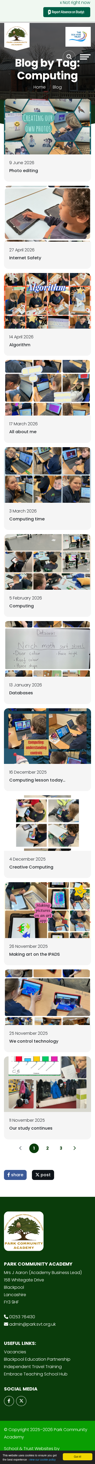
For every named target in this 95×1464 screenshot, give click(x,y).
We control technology (33, 1041)
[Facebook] (9, 1401)
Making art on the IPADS (34, 954)
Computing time (27, 519)
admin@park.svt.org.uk (32, 1324)
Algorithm (19, 345)
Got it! (77, 1456)
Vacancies (15, 1352)
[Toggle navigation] (85, 57)
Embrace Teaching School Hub (36, 1374)
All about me (22, 432)
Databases (21, 693)
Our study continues (31, 1128)
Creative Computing (31, 867)
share (16, 1175)
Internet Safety (25, 258)
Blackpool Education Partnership (37, 1359)
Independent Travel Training (33, 1367)
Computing (21, 606)
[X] (21, 1401)
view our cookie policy (42, 1459)
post (45, 1175)
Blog (57, 87)
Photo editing (23, 171)
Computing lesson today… (37, 780)
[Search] (69, 57)
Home (40, 87)
